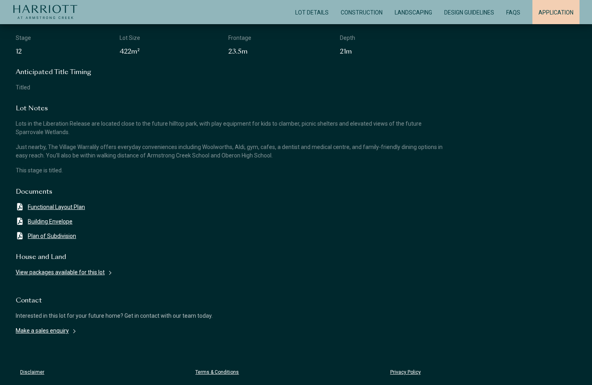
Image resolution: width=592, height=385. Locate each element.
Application (555, 12)
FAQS (513, 12)
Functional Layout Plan (56, 207)
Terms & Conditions (217, 372)
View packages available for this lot (60, 272)
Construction (362, 12)
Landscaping (413, 12)
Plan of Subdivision (52, 236)
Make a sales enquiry (42, 330)
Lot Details (312, 12)
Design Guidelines (469, 12)
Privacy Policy (405, 372)
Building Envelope (50, 221)
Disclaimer (32, 372)
